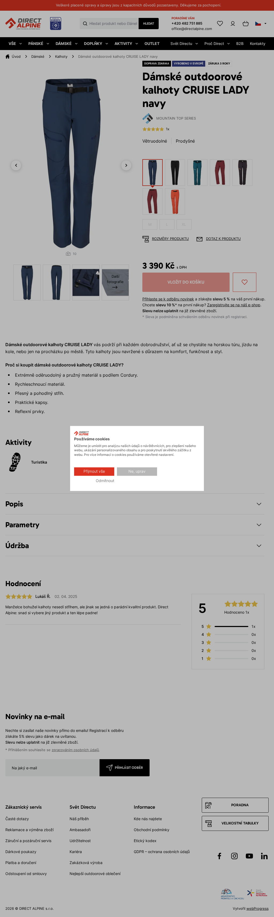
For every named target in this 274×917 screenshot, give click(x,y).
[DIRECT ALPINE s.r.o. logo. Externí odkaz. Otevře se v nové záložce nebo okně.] (81, 433)
